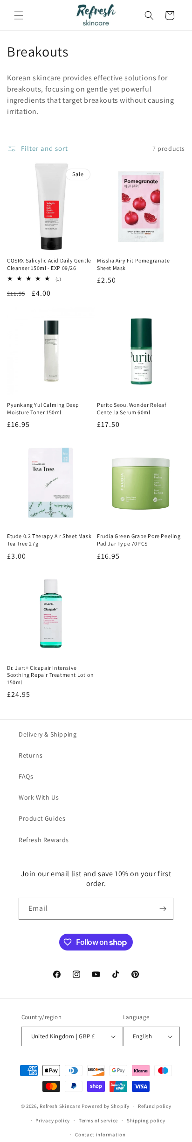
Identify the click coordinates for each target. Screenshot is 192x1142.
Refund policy (154, 1106)
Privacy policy (52, 1120)
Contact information (100, 1134)
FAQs (26, 776)
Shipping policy (146, 1120)
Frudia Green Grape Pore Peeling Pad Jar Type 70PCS (139, 539)
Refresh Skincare (60, 1106)
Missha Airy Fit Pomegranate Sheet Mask (133, 264)
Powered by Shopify (106, 1106)
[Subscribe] (162, 909)
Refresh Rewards (44, 840)
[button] (18, 15)
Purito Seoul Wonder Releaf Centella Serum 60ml (131, 408)
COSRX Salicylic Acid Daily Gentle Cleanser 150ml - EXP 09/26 (49, 264)
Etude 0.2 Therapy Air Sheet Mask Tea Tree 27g (49, 539)
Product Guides (42, 818)
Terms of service (98, 1120)
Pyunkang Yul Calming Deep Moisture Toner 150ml (43, 408)
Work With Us (39, 797)
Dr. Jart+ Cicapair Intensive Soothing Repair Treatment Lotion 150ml (50, 675)
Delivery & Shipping (47, 734)
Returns (30, 755)
